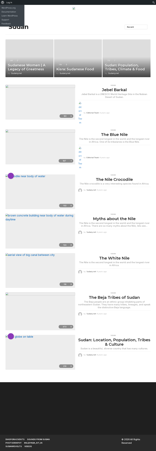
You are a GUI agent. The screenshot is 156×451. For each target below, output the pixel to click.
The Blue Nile (114, 134)
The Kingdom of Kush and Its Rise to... (21, 416)
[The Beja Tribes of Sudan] (40, 311)
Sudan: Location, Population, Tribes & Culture (114, 342)
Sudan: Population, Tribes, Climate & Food (125, 67)
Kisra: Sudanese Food (75, 69)
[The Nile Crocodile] (40, 191)
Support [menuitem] (5, 19)
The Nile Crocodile (114, 179)
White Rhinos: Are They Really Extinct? (142, 416)
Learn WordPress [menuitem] (10, 15)
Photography (13, 443)
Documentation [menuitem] (9, 12)
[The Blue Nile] (40, 147)
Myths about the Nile (114, 218)
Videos (28, 446)
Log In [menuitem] (9, 2)
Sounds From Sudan (38, 439)
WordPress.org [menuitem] (9, 8)
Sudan (113, 85)
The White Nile (114, 258)
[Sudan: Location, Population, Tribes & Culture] (40, 352)
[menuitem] (2, 2)
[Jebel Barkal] (40, 102)
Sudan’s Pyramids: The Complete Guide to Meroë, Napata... (51, 395)
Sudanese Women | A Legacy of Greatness (26, 67)
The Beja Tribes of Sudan (114, 297)
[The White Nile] (40, 270)
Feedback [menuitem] (6, 23)
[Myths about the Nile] (40, 231)
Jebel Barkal (114, 89)
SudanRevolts (13, 446)
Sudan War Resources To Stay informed (112, 416)
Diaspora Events (15, 439)
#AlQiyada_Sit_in (33, 443)
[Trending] (11, 176)
